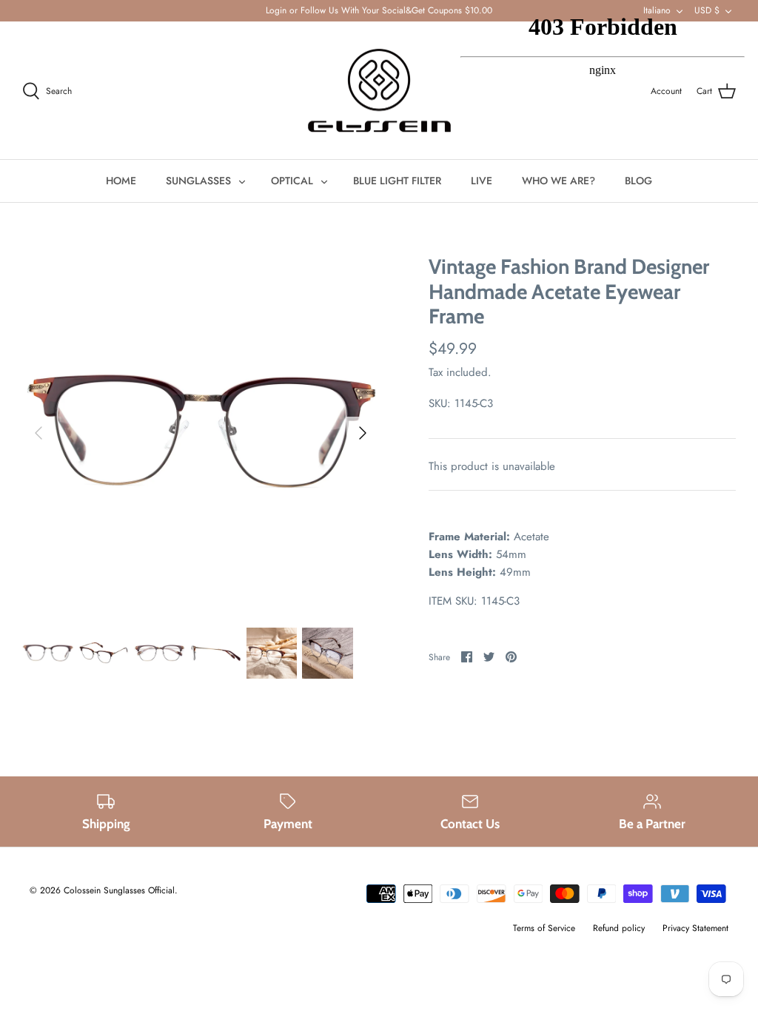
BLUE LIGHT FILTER (397, 180)
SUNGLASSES (198, 180)
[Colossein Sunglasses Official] (379, 90)
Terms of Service (544, 928)
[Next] (362, 433)
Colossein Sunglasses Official (119, 890)
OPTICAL (292, 180)
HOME (121, 180)
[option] (200, 433)
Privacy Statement (695, 928)
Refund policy (619, 928)
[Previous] (38, 433)
